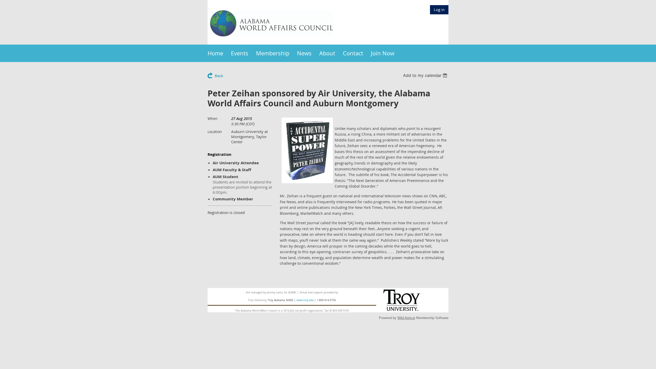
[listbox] (425, 75)
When (213, 118)
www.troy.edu (305, 300)
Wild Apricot (406, 318)
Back (219, 75)
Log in (439, 9)
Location (215, 131)
